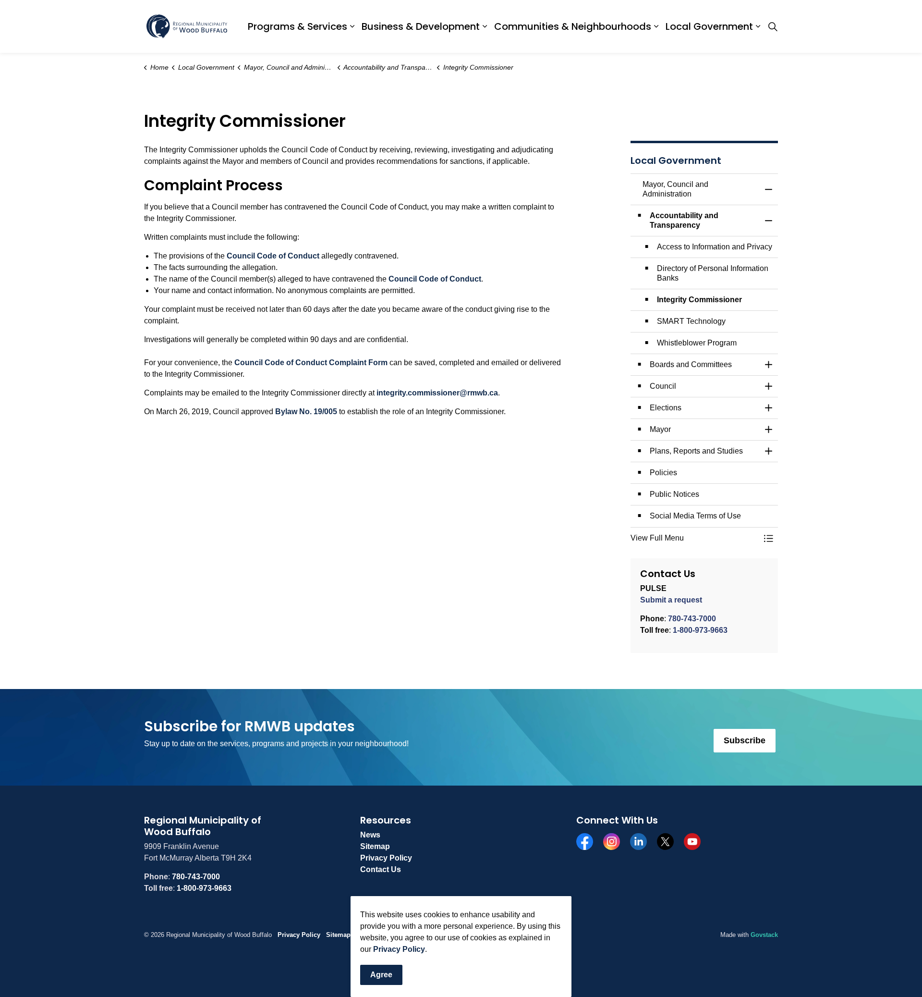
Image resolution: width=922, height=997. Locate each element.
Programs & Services (297, 26)
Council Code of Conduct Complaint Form (311, 362)
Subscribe (744, 740)
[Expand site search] (772, 26)
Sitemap (375, 846)
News (370, 835)
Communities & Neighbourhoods (572, 26)
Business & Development (421, 26)
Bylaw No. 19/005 (307, 411)
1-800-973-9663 (700, 630)
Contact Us (380, 869)
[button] (695, 538)
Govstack (764, 934)
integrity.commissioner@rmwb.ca (437, 393)
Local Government (709, 26)
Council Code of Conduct (273, 256)
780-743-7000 (692, 619)
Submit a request (671, 600)
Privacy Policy (399, 949)
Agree (381, 975)
